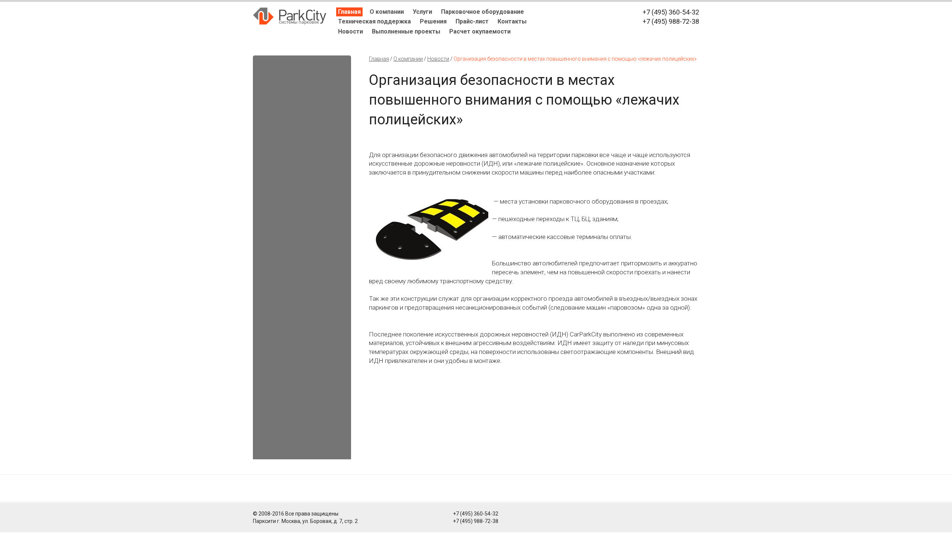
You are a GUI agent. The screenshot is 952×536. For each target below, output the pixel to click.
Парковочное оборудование (482, 11)
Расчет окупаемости (480, 31)
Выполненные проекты (406, 31)
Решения (433, 21)
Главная (349, 11)
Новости (350, 31)
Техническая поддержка (374, 21)
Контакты (512, 21)
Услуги (422, 11)
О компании (387, 11)
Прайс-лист (472, 21)
